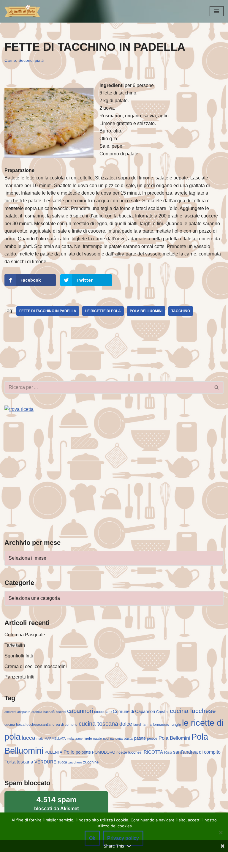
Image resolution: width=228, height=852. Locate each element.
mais (40, 738)
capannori (80, 711)
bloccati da (56, 803)
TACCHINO (180, 311)
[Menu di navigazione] (217, 11)
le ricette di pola (103, 311)
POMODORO (103, 752)
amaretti (10, 712)
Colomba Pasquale (24, 634)
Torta (9, 762)
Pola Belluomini (146, 311)
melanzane (75, 738)
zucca (62, 762)
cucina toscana (98, 723)
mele (88, 738)
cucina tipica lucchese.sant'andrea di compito (40, 724)
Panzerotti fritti (19, 676)
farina (147, 724)
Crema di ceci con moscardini (35, 666)
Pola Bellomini (174, 738)
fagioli (137, 724)
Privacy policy (123, 838)
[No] (221, 832)
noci (106, 738)
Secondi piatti (31, 60)
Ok (92, 838)
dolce (125, 724)
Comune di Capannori (134, 711)
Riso (168, 752)
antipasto (23, 712)
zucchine (91, 762)
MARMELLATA (55, 738)
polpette (83, 752)
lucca (28, 737)
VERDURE (45, 762)
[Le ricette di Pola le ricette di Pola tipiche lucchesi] (22, 11)
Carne (10, 60)
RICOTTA (153, 752)
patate (140, 738)
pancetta (116, 738)
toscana (25, 761)
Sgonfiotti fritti (18, 655)
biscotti (61, 712)
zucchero (75, 762)
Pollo (69, 752)
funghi (175, 724)
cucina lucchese (193, 710)
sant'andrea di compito (197, 752)
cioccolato (103, 711)
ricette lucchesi (129, 752)
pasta (128, 738)
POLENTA (53, 752)
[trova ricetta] (19, 409)
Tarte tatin (14, 645)
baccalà (49, 712)
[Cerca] (217, 387)
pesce (152, 738)
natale (97, 738)
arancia (36, 712)
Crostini (162, 712)
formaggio (161, 724)
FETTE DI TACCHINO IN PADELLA (47, 311)
